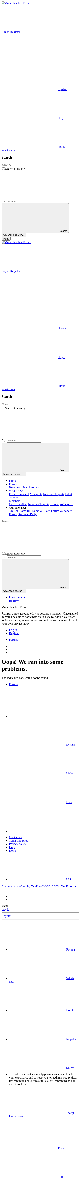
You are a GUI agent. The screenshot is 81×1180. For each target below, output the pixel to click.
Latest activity (17, 597)
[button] (30, 60)
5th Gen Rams (17, 510)
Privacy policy (17, 843)
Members (14, 500)
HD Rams (33, 510)
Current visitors (18, 504)
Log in (5, 909)
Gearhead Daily (27, 514)
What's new (16, 490)
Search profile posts (61, 504)
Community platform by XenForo (39, 886)
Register (14, 600)
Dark (61, 146)
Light (61, 118)
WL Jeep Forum (49, 510)
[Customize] (49, 31)
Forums (13, 484)
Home (12, 480)
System (62, 89)
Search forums (31, 487)
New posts (15, 487)
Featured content (19, 494)
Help (12, 847)
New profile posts (53, 494)
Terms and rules (18, 840)
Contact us (15, 837)
